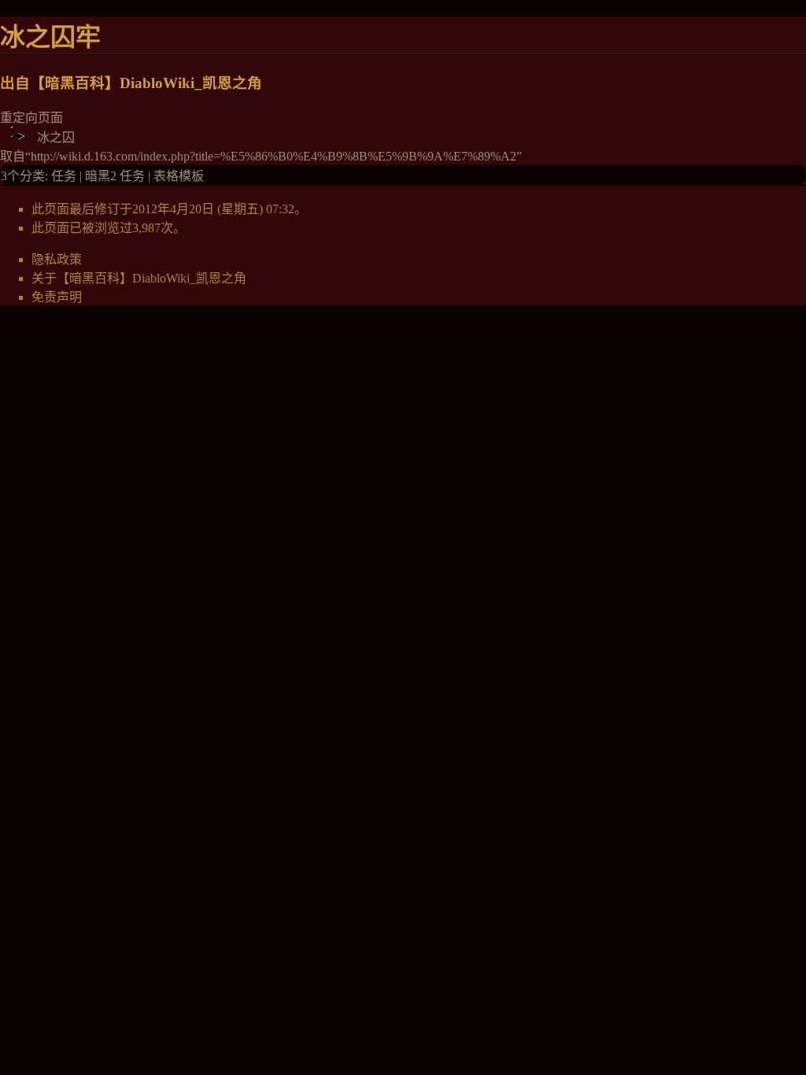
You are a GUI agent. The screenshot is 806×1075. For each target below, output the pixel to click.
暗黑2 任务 (115, 176)
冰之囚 (56, 137)
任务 (63, 176)
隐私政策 (56, 259)
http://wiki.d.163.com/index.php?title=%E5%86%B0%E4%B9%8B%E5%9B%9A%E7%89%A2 (273, 156)
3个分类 (23, 176)
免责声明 (56, 297)
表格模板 (178, 176)
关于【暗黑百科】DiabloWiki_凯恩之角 (138, 278)
